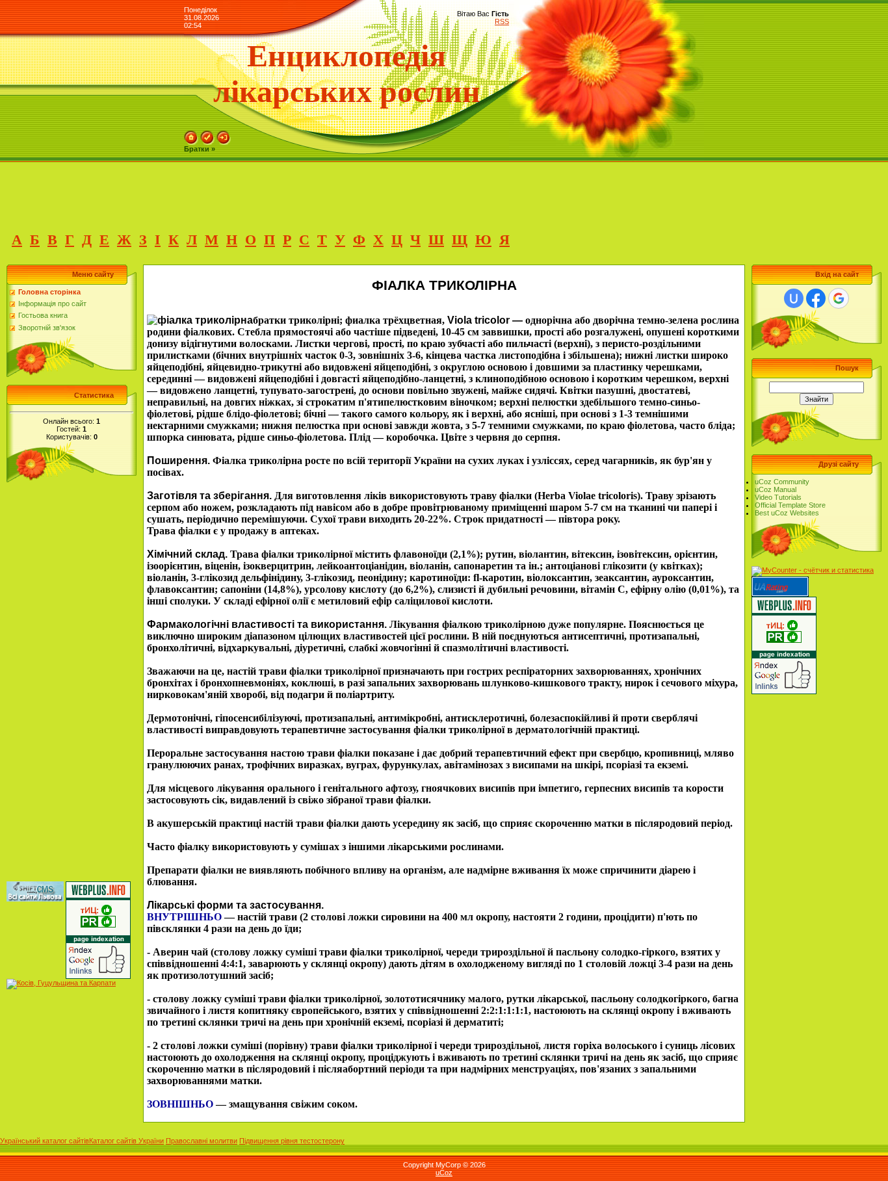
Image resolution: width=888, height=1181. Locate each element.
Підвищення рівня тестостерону (292, 1141)
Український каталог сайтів (44, 1141)
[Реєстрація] (207, 134)
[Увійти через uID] (793, 298)
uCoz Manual (775, 489)
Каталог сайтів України (126, 1141)
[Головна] (191, 134)
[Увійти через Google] (838, 298)
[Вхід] (223, 134)
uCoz (444, 1172)
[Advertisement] (236, 191)
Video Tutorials (778, 497)
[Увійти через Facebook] (816, 298)
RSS (502, 21)
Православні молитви (201, 1141)
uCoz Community (782, 482)
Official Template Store (790, 505)
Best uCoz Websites (787, 513)
